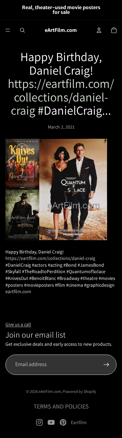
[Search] (22, 30)
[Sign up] (106, 365)
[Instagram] (39, 422)
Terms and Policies (61, 406)
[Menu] (8, 30)
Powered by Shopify (79, 391)
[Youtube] (51, 422)
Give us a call (18, 324)
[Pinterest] (63, 422)
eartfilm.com (18, 291)
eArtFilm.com (50, 391)
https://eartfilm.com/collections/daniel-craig (61, 96)
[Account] (99, 30)
